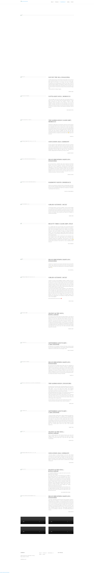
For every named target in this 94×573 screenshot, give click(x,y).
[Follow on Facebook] (58, 556)
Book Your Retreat (26, 543)
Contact (44, 554)
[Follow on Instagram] (61, 556)
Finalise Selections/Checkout (4, 572)
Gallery (40, 554)
